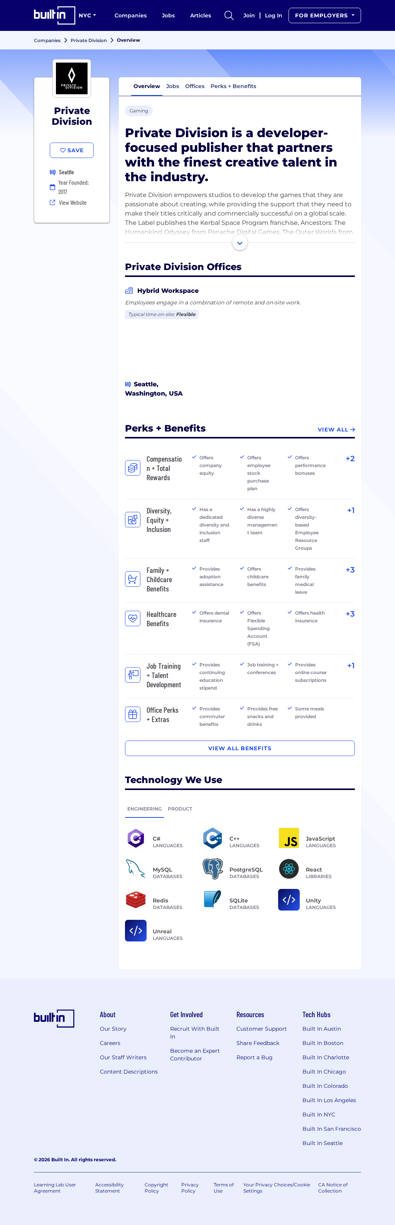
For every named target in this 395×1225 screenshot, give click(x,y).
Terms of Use (224, 1188)
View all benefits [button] (240, 748)
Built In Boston (322, 1043)
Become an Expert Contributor (195, 1054)
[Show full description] (240, 242)
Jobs (168, 15)
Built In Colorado (325, 1085)
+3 (350, 569)
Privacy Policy (190, 1188)
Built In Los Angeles (329, 1100)
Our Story (113, 1028)
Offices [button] (194, 86)
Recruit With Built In (194, 1032)
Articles (200, 15)
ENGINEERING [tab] (144, 809)
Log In (273, 15)
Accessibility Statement (109, 1188)
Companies (131, 15)
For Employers (322, 15)
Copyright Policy (156, 1188)
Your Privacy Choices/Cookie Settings (276, 1188)
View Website (73, 202)
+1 (351, 510)
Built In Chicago (324, 1071)
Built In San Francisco (331, 1128)
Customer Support (261, 1028)
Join (249, 15)
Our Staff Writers (123, 1057)
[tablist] (240, 808)
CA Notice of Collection (333, 1188)
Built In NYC (318, 1114)
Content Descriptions (129, 1071)
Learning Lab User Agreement (55, 1188)
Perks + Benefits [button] (233, 86)
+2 (350, 458)
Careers (110, 1043)
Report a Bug (254, 1057)
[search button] (229, 15)
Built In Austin (321, 1028)
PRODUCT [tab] (180, 809)
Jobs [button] (172, 86)
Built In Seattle (322, 1143)
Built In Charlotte (325, 1057)
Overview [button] (146, 86)
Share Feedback (257, 1043)
